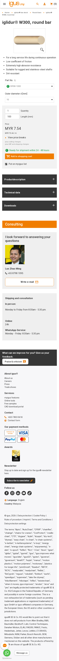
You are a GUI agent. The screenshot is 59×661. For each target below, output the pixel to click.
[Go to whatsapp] (6, 652)
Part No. (9, 80)
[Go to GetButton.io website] (6, 658)
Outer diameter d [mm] (16, 93)
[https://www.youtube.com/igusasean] (24, 493)
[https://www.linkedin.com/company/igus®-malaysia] (18, 493)
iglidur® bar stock (21, 13)
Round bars (37, 13)
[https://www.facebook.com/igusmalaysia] (6, 493)
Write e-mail (27, 282)
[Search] (37, 4)
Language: (16, 500)
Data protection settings (15, 523)
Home (7, 13)
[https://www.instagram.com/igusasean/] (12, 493)
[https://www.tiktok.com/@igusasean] (29, 493)
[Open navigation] (4, 4)
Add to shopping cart (19, 157)
